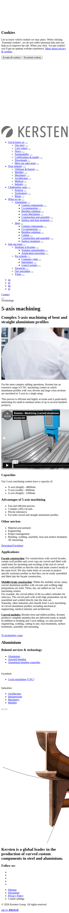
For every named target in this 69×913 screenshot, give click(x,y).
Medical (19, 181)
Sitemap (12, 889)
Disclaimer (13, 892)
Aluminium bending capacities (24, 662)
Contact (5, 294)
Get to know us (16, 142)
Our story (20, 145)
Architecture (21, 178)
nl (9, 282)
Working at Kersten (25, 247)
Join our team (15, 244)
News (18, 151)
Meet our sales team (25, 163)
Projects (19, 190)
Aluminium (21, 202)
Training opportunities (33, 250)
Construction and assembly (35, 217)
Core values (21, 148)
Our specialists (22, 271)
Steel (17, 223)
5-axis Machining (30, 214)
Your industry (15, 166)
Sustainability (22, 154)
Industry (19, 184)
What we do (14, 199)
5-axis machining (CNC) (21, 679)
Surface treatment (30, 241)
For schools (21, 256)
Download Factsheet (12, 545)
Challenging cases (17, 187)
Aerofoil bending (17, 659)
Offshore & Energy (25, 169)
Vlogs (18, 274)
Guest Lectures (29, 265)
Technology (21, 193)
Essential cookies (32, 57)
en (9, 279)
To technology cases (12, 635)
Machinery (20, 175)
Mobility (19, 172)
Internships (27, 262)
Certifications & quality (27, 157)
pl (9, 288)
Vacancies (20, 268)
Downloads (21, 160)
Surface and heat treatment (35, 220)
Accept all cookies (12, 57)
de (9, 285)
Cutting (25, 235)
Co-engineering (29, 208)
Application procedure (33, 253)
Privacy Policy (15, 895)
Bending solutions (31, 211)
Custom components (32, 205)
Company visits (29, 259)
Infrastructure (15, 696)
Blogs (18, 196)
